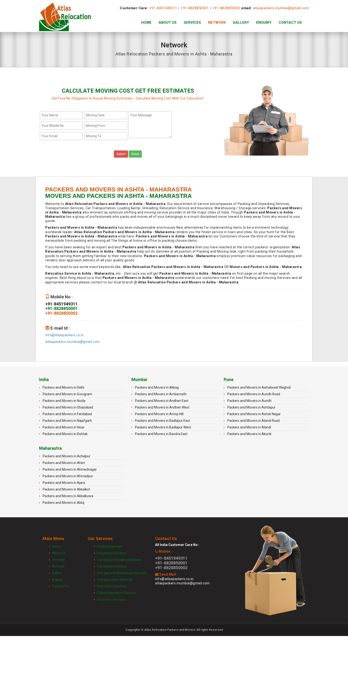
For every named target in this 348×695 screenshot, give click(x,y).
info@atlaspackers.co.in (64, 335)
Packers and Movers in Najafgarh (67, 420)
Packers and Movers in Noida (64, 401)
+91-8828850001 (195, 8)
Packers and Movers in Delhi (63, 387)
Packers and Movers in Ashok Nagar (254, 414)
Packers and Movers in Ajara (64, 483)
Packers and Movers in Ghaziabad (68, 407)
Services (192, 22)
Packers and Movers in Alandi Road (253, 420)
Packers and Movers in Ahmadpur (68, 476)
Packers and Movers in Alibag (157, 387)
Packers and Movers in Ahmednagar (70, 469)
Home (146, 22)
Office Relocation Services (116, 593)
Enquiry (264, 22)
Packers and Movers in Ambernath (161, 394)
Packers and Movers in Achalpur (66, 456)
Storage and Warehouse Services (122, 573)
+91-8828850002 (226, 8)
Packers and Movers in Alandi (249, 427)
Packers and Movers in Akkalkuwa (68, 496)
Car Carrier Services (112, 566)
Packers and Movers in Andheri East (161, 401)
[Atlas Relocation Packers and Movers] (65, 22)
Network (217, 22)
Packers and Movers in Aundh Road (253, 394)
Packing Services (109, 546)
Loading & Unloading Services (119, 560)
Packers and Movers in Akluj (63, 502)
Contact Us (290, 22)
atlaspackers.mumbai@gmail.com (281, 8)
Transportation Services (115, 579)
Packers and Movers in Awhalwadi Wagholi (259, 387)
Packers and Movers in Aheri (64, 463)
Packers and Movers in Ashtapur (251, 407)
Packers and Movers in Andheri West (162, 407)
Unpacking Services (111, 553)
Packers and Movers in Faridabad (67, 414)
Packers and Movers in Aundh (249, 401)
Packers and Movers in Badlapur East (162, 420)
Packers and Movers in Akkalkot (66, 489)
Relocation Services (111, 586)
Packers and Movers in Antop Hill (159, 414)
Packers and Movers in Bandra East (161, 434)
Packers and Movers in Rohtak (65, 434)
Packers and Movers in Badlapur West (163, 427)
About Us (168, 22)
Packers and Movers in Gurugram (67, 394)
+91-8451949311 (163, 8)
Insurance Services (111, 599)
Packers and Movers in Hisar (64, 427)
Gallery (241, 22)
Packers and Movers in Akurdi (249, 434)
